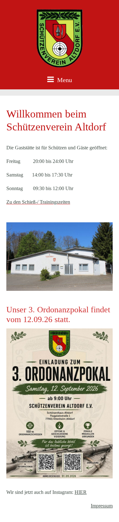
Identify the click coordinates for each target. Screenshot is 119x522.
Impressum (102, 505)
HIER (81, 492)
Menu (64, 79)
